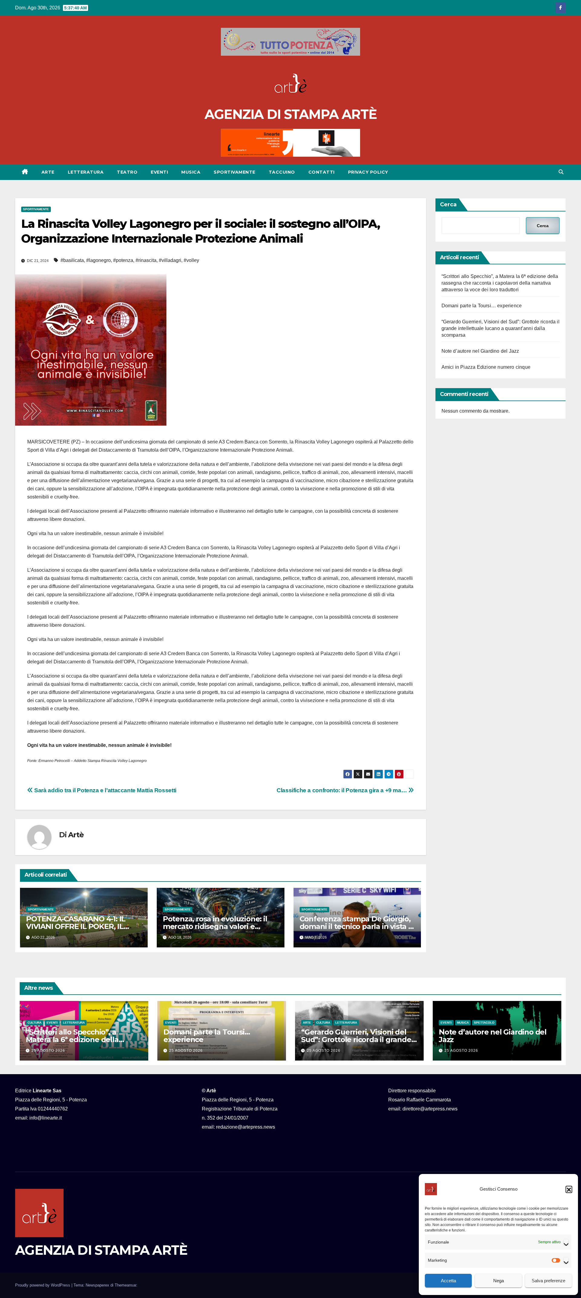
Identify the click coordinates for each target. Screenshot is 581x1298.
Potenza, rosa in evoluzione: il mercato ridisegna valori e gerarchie (215, 926)
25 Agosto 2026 (48, 1050)
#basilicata (72, 260)
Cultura (34, 1022)
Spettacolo (484, 1022)
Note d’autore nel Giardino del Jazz (480, 351)
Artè (76, 834)
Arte (47, 172)
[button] (569, 1189)
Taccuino (282, 172)
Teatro (127, 172)
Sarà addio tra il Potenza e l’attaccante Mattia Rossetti (104, 790)
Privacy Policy (368, 172)
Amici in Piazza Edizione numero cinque (486, 367)
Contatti (321, 172)
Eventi (159, 172)
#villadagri (170, 260)
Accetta (448, 1280)
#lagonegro (98, 260)
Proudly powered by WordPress (43, 1285)
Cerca (448, 204)
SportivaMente (234, 172)
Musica (190, 172)
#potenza (123, 260)
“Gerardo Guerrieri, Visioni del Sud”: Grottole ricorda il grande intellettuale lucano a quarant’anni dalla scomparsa (500, 328)
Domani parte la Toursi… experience (481, 305)
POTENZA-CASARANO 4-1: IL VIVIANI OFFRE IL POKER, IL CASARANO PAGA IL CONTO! (76, 926)
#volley (191, 260)
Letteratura (86, 172)
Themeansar (125, 1285)
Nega (498, 1280)
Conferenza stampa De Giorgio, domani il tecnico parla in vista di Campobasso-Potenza (357, 926)
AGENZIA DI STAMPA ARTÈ (291, 114)
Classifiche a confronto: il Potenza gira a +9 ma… (342, 790)
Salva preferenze (548, 1280)
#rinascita (146, 260)
